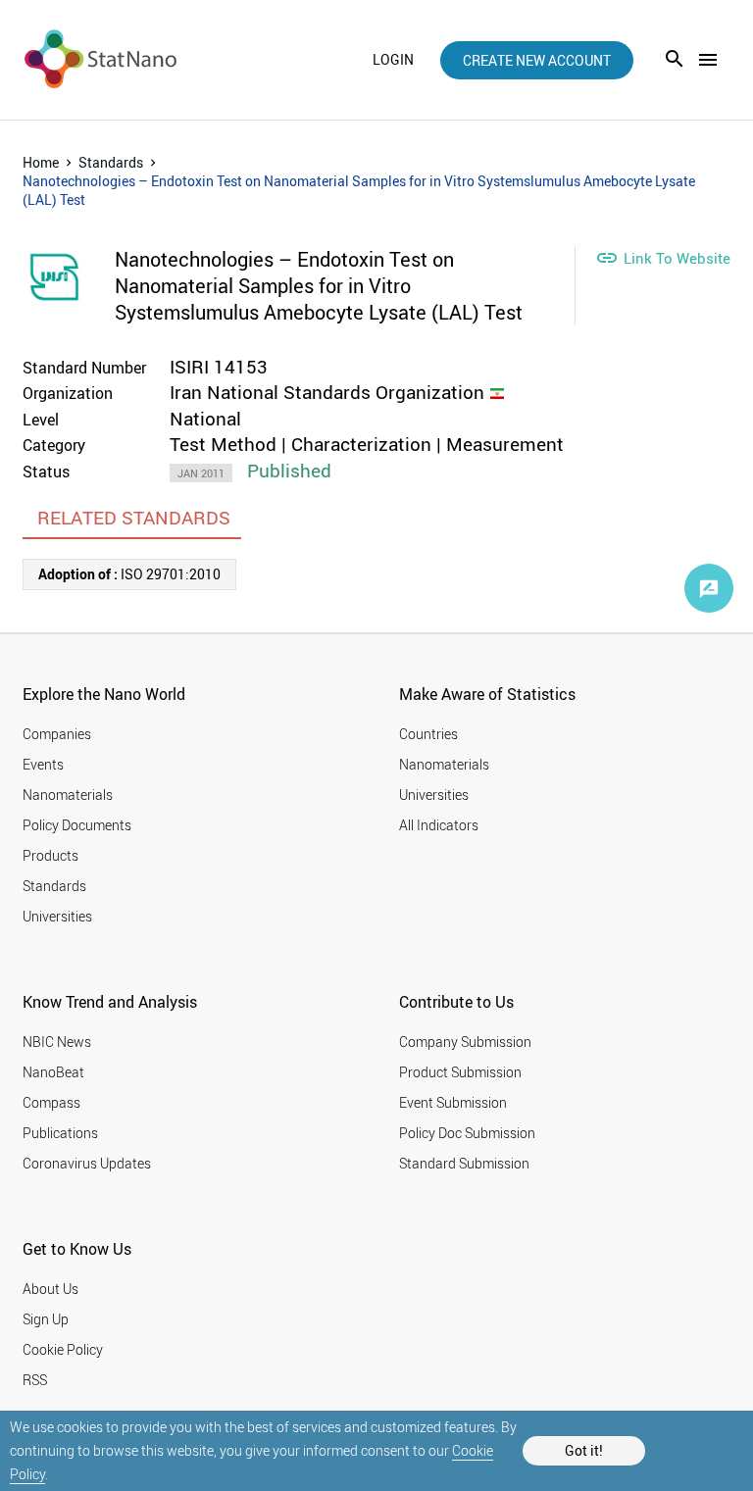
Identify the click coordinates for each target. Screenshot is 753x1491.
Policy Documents (77, 825)
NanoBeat (53, 1072)
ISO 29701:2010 (129, 574)
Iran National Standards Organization (327, 392)
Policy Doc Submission (467, 1132)
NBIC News (57, 1041)
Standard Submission (464, 1163)
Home (41, 162)
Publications (60, 1132)
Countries (428, 733)
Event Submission (453, 1102)
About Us (50, 1288)
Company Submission (465, 1041)
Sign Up (46, 1319)
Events (43, 764)
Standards (110, 162)
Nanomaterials (68, 794)
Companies (57, 733)
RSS (35, 1379)
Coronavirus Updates (87, 1163)
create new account (537, 60)
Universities (57, 916)
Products (50, 855)
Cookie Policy (63, 1349)
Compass (51, 1102)
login (393, 60)
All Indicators (438, 825)
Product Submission (460, 1072)
